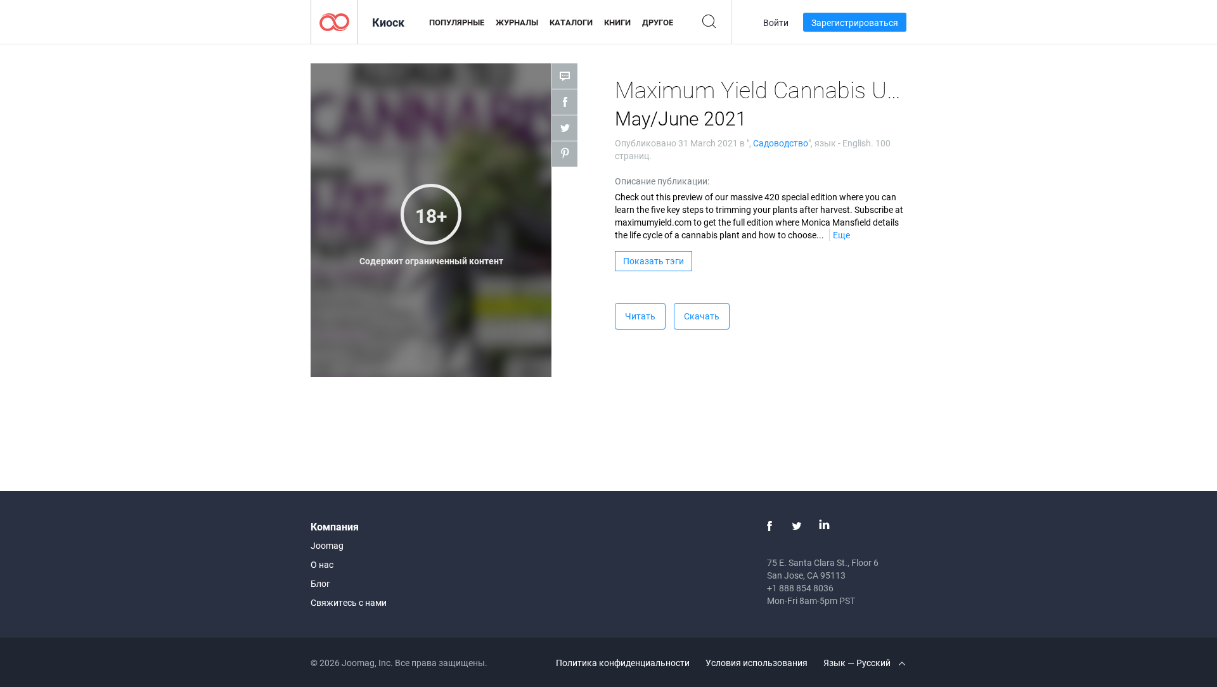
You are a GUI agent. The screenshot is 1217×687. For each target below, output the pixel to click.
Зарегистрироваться (854, 22)
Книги (617, 22)
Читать (640, 316)
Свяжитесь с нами (349, 602)
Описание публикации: (662, 181)
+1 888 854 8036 (800, 588)
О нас (322, 564)
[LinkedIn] (824, 526)
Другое (657, 22)
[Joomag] (334, 21)
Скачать (701, 316)
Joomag (327, 545)
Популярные (456, 22)
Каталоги (571, 22)
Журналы (517, 22)
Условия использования (756, 663)
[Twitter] (796, 526)
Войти (776, 22)
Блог (320, 583)
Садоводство (780, 143)
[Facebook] (769, 526)
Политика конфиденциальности (623, 663)
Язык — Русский (857, 663)
